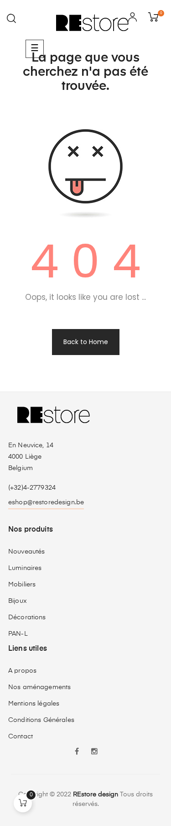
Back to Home (85, 341)
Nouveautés (26, 552)
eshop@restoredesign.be (46, 502)
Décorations (27, 617)
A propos (22, 671)
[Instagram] (94, 752)
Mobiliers (22, 584)
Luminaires (24, 568)
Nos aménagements (39, 687)
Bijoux (17, 601)
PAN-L (18, 634)
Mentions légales (33, 704)
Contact (20, 736)
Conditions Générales (41, 720)
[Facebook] (77, 752)
